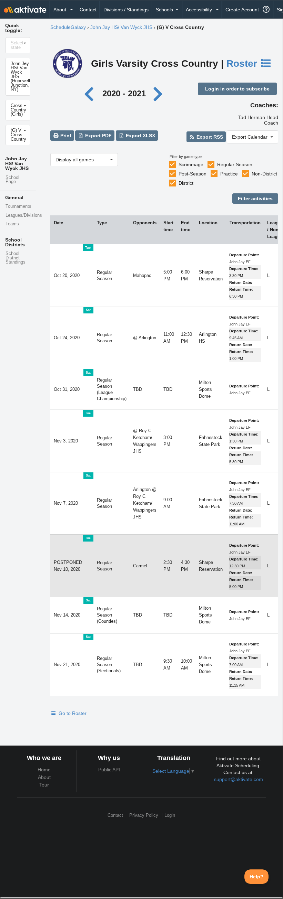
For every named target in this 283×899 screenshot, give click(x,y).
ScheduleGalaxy (68, 27)
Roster (243, 63)
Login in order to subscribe (237, 89)
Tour (44, 785)
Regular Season (234, 164)
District (186, 183)
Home (44, 769)
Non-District (264, 173)
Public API (109, 769)
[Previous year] (90, 93)
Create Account (242, 9)
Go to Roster (72, 713)
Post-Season (192, 173)
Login (169, 815)
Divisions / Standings (126, 9)
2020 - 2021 (124, 93)
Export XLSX (139, 135)
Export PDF (98, 135)
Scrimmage (191, 164)
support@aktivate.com (238, 779)
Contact (88, 9)
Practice (229, 173)
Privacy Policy (143, 815)
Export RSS (209, 137)
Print (65, 135)
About (44, 777)
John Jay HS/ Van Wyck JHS (121, 27)
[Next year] (158, 93)
